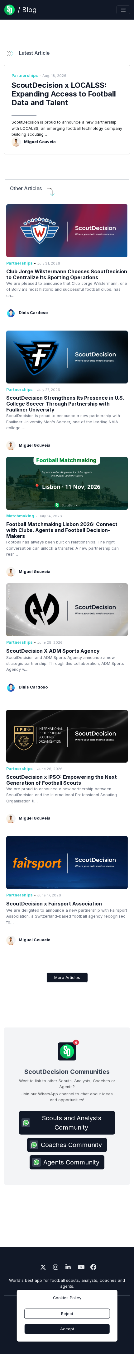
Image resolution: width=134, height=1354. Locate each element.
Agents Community (71, 1162)
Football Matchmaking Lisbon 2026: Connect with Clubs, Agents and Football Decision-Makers (61, 530)
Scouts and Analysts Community (71, 1122)
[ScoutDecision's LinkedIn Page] (67, 1268)
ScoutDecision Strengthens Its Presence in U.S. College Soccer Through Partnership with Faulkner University (65, 404)
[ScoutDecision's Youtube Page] (79, 1268)
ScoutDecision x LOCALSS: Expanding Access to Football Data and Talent (64, 94)
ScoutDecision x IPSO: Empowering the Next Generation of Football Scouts (61, 780)
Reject (67, 1313)
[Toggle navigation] (123, 9)
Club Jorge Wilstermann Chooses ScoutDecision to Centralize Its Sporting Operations (66, 274)
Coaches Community (71, 1145)
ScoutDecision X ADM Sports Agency (53, 651)
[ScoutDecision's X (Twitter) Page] (42, 1268)
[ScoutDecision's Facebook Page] (92, 1268)
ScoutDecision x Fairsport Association (54, 903)
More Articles (67, 977)
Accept (67, 1329)
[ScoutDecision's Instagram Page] (54, 1268)
